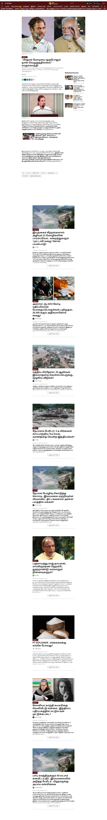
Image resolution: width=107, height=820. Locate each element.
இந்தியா (33, 6)
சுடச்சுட (7, 6)
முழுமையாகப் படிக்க (53, 265)
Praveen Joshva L (39, 787)
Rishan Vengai (38, 318)
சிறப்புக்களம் (15, 6)
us (56, 173)
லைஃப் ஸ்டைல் (57, 6)
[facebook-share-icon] (27, 80)
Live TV (72, 3)
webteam (24, 74)
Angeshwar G (38, 648)
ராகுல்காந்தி (51, 173)
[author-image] (33, 247)
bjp (23, 173)
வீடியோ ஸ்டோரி (74, 6)
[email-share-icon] (32, 80)
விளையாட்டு (41, 6)
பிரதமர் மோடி (35, 173)
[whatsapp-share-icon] (23, 80)
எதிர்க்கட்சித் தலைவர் (35, 176)
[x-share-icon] (25, 80)
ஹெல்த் (83, 6)
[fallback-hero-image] (69, 78)
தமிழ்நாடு (26, 6)
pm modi (28, 173)
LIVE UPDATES (95, 6)
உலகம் (66, 6)
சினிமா (49, 6)
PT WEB (36, 247)
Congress (43, 173)
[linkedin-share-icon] (29, 80)
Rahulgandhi (25, 176)
